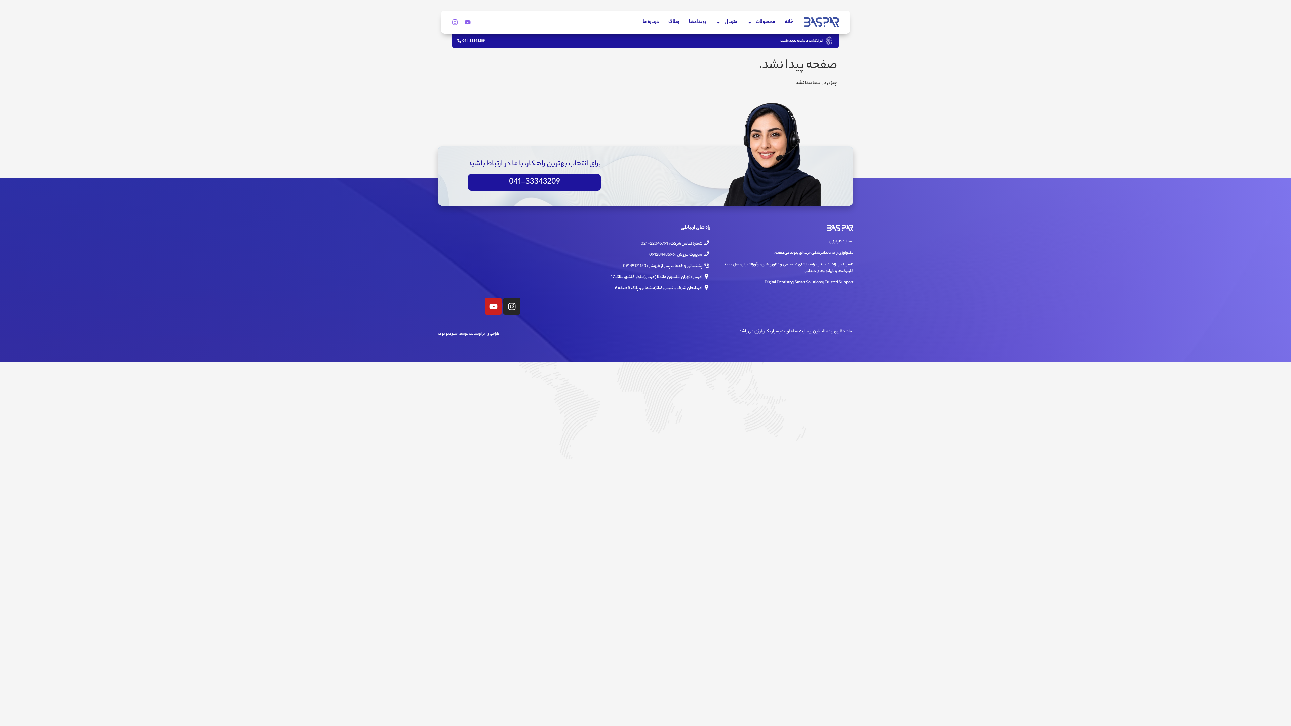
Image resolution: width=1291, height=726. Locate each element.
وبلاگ (673, 22)
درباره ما (651, 22)
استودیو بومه (448, 334)
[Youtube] (468, 22)
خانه (789, 22)
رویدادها (697, 22)
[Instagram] (455, 22)
